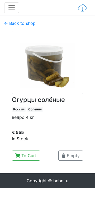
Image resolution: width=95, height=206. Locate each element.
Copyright (47, 180)
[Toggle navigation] (11, 7)
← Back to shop (20, 23)
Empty (72, 155)
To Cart (28, 155)
